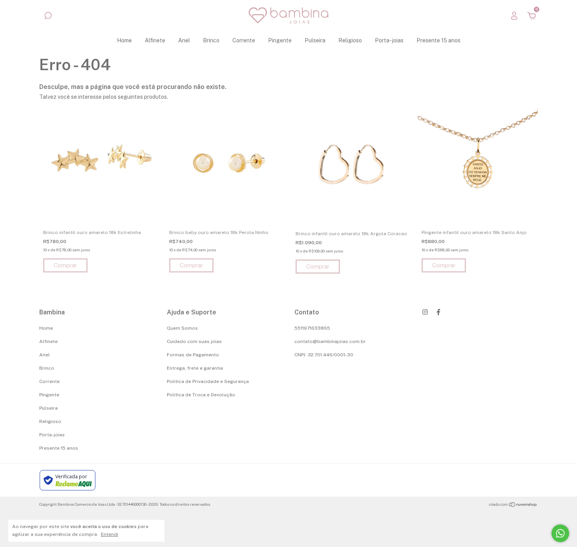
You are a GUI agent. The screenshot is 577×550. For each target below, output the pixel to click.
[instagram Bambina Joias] (425, 312)
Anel (184, 40)
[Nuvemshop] (513, 505)
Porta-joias (389, 40)
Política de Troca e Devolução (201, 395)
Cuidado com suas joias (194, 341)
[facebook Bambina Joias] (438, 312)
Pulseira (315, 40)
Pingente (280, 40)
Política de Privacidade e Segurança (208, 381)
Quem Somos (182, 328)
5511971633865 (312, 328)
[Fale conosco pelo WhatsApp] (560, 533)
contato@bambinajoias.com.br (330, 341)
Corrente (243, 40)
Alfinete (155, 40)
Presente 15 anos (438, 40)
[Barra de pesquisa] (48, 17)
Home (124, 40)
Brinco (211, 40)
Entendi (109, 534)
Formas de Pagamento (193, 355)
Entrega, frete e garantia (195, 368)
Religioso (350, 40)
